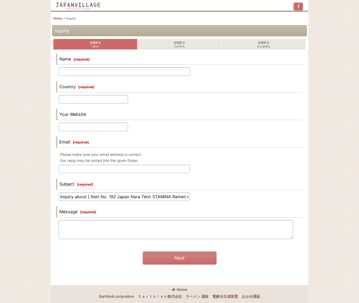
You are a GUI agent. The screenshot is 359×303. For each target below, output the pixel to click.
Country (67, 86)
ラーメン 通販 (197, 296)
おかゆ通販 (251, 296)
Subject (66, 184)
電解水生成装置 (225, 296)
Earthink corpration (116, 296)
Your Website (72, 114)
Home (182, 289)
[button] (298, 7)
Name (65, 59)
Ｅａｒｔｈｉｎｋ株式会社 (160, 296)
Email (64, 142)
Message (68, 211)
